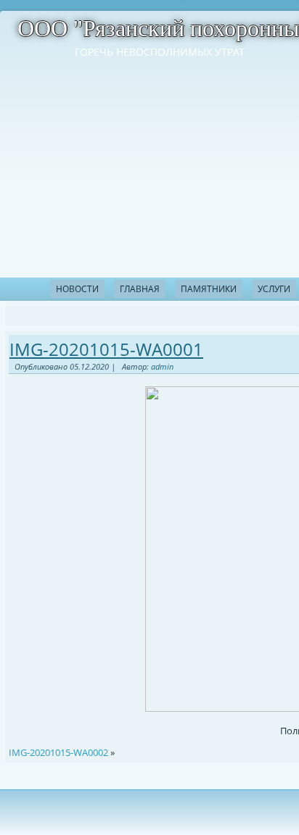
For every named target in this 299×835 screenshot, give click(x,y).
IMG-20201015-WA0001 (106, 349)
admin (162, 366)
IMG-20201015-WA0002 (58, 752)
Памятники (209, 289)
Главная (140, 289)
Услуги (274, 289)
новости (77, 289)
